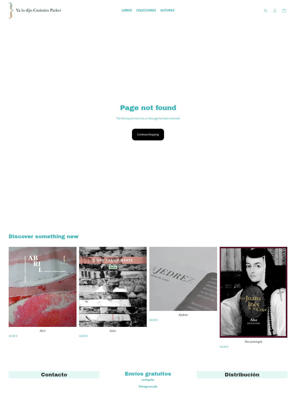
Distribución (242, 375)
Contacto (54, 375)
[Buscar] (265, 10)
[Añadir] (70, 320)
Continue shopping (148, 134)
